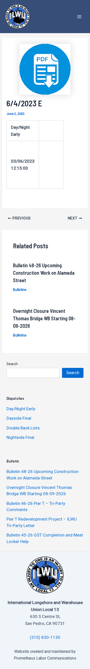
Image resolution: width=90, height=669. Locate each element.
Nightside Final (20, 437)
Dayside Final (18, 418)
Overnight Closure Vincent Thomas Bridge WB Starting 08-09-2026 (44, 318)
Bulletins (19, 290)
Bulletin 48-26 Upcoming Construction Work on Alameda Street (43, 272)
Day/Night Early (20, 408)
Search (12, 364)
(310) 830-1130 (45, 637)
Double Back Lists (23, 427)
